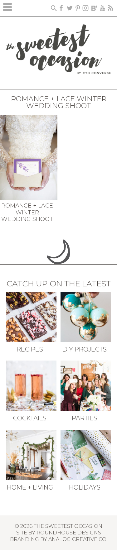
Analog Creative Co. (77, 539)
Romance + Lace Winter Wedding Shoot (27, 212)
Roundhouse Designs (69, 532)
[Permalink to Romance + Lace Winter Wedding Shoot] (28, 157)
